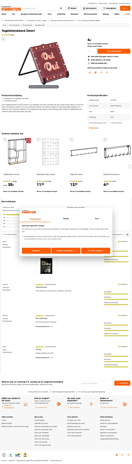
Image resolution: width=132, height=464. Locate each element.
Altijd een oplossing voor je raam (45, 426)
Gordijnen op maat (74, 420)
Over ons (4, 460)
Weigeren (36, 251)
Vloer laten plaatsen (74, 436)
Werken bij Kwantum (107, 436)
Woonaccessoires (90, 14)
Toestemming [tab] (35, 219)
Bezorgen (103, 426)
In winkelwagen (115, 51)
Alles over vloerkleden (42, 436)
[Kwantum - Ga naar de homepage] (11, 8)
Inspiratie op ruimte (41, 423)
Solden (127, 14)
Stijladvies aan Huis (73, 426)
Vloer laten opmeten (74, 432)
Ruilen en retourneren (110, 407)
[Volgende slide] (130, 166)
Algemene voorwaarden (108, 432)
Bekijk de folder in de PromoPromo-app (15, 426)
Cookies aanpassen (65, 251)
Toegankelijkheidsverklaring (109, 439)
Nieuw (4, 14)
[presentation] (46, 266)
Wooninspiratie (75, 407)
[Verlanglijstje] (3, 39)
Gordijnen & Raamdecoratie (31, 14)
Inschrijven (124, 383)
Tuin (13, 14)
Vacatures (11, 460)
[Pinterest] (101, 72)
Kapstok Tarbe (76, 174)
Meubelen (74, 14)
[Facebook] (107, 72)
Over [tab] (97, 219)
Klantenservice (42, 407)
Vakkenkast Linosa (11, 174)
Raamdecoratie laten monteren (78, 429)
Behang (106, 14)
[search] (43, 8)
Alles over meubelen (41, 432)
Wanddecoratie (40, 25)
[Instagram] (95, 72)
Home (4, 25)
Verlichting (61, 14)
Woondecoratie (27, 25)
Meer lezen (94, 128)
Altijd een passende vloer (43, 429)
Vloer (50, 14)
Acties (4, 420)
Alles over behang (40, 442)
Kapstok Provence (111, 174)
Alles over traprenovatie (42, 445)
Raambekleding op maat (76, 423)
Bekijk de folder (7, 423)
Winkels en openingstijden (9, 407)
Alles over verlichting (41, 439)
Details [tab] (66, 219)
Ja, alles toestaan (95, 251)
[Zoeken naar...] (61, 8)
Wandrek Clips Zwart (46, 174)
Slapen (117, 14)
